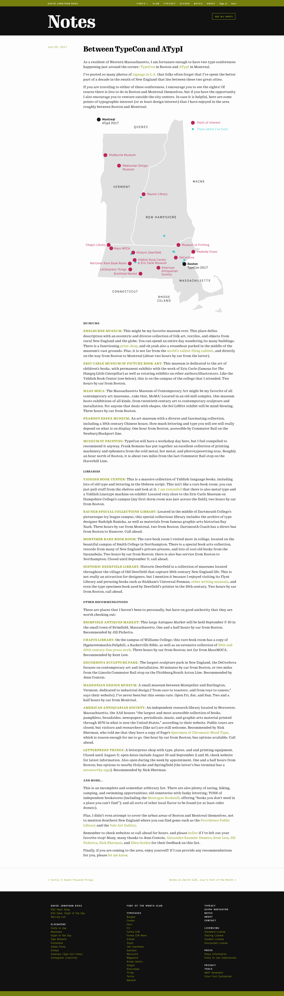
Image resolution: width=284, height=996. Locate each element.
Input (130, 942)
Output (131, 965)
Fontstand (57, 942)
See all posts (224, 16)
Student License (214, 939)
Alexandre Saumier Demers (189, 838)
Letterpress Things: (104, 750)
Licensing (211, 927)
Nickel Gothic (135, 961)
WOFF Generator (213, 972)
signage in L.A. (144, 74)
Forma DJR (133, 931)
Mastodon (56, 931)
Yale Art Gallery (123, 825)
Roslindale (133, 968)
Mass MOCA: (94, 391)
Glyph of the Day (61, 935)
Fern (129, 924)
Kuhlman (132, 950)
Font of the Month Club (144, 905)
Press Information (215, 953)
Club (156, 3)
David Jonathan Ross (63, 3)
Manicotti (132, 953)
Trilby (130, 972)
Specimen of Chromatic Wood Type (199, 733)
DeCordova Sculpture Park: (111, 662)
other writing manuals (209, 582)
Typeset (169, 3)
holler (193, 833)
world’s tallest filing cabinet (190, 351)
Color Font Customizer (218, 976)
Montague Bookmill (163, 798)
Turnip (130, 976)
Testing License (213, 935)
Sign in (223, 3)
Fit (128, 927)
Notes (198, 3)
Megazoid (132, 957)
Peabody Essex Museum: (106, 418)
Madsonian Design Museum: (110, 685)
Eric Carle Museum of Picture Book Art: (123, 363)
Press (208, 950)
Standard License (214, 931)
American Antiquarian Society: (114, 708)
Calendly (56, 953)
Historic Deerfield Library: (111, 567)
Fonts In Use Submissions (220, 957)
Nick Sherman (110, 843)
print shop (129, 346)
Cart (233, 3)
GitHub (55, 950)
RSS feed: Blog (60, 909)
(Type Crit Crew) (72, 953)
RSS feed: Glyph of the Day (68, 913)
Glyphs (185, 3)
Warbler (131, 980)
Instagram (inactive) (64, 957)
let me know (117, 855)
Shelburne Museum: (103, 331)
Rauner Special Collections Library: (120, 511)
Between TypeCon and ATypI (133, 49)
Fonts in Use (58, 927)
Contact (210, 920)
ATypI (184, 67)
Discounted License (216, 942)
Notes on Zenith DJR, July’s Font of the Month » (202, 879)
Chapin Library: (99, 640)
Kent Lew (220, 838)
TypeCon (147, 67)
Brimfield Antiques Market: (111, 622)
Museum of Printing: (103, 441)
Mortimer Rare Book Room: (110, 539)
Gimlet (131, 939)
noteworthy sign (96, 770)
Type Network (58, 939)
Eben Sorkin (141, 843)
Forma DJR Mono (137, 935)
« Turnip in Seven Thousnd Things (70, 879)
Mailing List (58, 916)
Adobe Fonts (58, 946)
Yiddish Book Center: (104, 479)
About (211, 3)
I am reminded (170, 489)
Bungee (131, 916)
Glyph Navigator (216, 909)
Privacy (210, 965)
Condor (131, 920)
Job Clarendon (135, 946)
